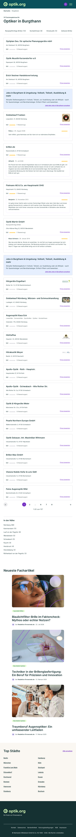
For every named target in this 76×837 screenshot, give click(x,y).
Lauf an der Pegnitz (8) (12, 532)
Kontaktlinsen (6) (36, 31)
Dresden (41, 782)
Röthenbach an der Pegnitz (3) (15, 553)
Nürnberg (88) (9, 525)
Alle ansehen (67, 751)
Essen (40, 777)
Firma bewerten (65, 49)
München (7, 763)
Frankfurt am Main (10, 767)
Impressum (62, 827)
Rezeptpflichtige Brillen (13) (15, 31)
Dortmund (7, 777)
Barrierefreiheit (32, 827)
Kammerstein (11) (10, 528)
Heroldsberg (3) (10, 550)
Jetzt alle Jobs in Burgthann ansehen (57, 105)
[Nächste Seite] (70, 504)
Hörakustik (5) (51, 31)
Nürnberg (41, 786)
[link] (38, 45)
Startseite (7, 11)
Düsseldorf (8, 772)
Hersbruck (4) (9, 546)
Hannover (7, 786)
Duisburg (7, 791)
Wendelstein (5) (9, 536)
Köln (39, 763)
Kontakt (13, 827)
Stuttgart (41, 767)
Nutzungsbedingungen (45, 827)
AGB (56, 827)
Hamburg (41, 758)
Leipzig (40, 772)
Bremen (6, 782)
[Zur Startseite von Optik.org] (14, 4)
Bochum (41, 791)
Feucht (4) (7, 543)
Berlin (6, 758)
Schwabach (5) (9, 539)
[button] (65, 4)
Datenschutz (22, 827)
